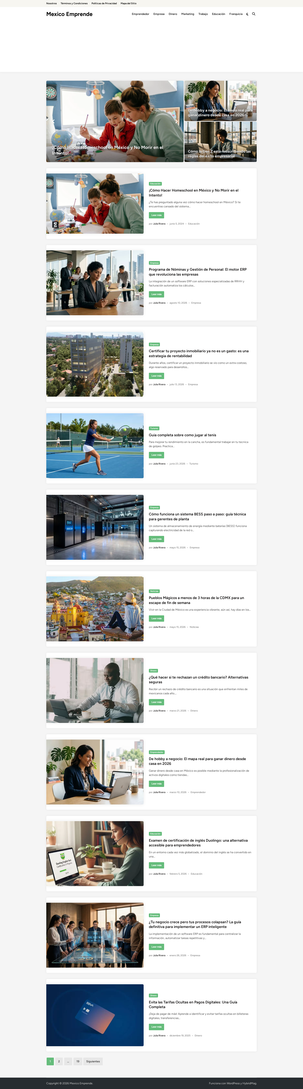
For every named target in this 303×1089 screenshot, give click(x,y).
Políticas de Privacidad (104, 3)
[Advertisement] (151, 47)
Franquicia (236, 14)
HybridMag (249, 1083)
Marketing (187, 14)
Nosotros (51, 3)
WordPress (233, 1083)
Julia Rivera (159, 223)
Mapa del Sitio (128, 3)
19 (77, 1061)
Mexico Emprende (69, 14)
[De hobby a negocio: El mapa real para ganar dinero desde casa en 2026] (220, 101)
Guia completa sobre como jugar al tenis (182, 435)
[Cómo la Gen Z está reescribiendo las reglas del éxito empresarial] (220, 142)
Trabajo (203, 14)
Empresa (158, 14)
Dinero (173, 14)
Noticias (154, 591)
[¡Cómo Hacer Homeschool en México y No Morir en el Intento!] (115, 121)
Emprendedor (140, 14)
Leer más (157, 215)
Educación (218, 14)
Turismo (154, 428)
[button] (53, 121)
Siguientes (93, 1061)
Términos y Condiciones (74, 3)
